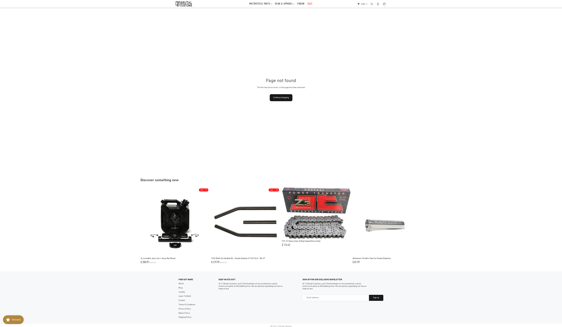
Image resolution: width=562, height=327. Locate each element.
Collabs (182, 292)
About (181, 284)
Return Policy (184, 313)
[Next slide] (205, 222)
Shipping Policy (185, 317)
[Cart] (384, 4)
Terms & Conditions (187, 305)
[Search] (372, 4)
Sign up (376, 298)
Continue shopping (281, 98)
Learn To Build (185, 296)
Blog (181, 288)
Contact (182, 300)
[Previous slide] (144, 222)
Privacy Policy (185, 309)
